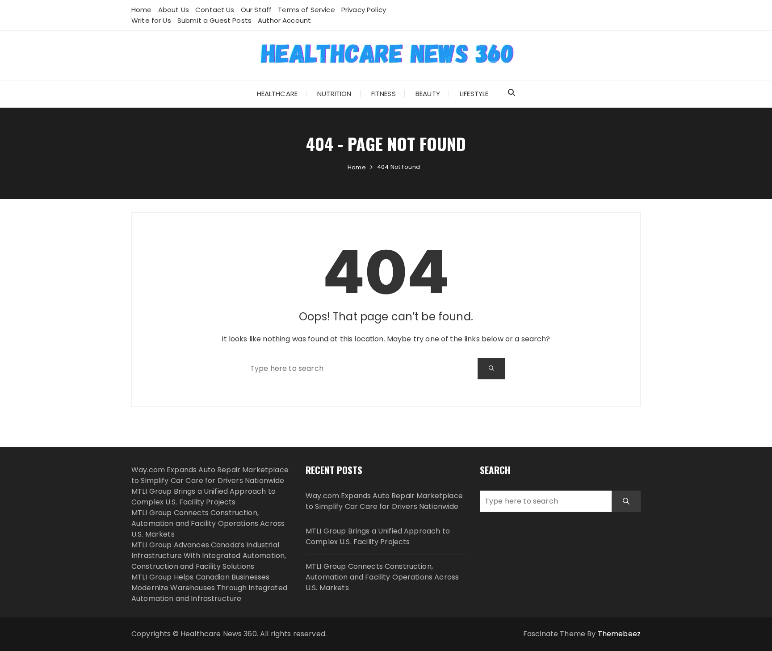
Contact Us (215, 9)
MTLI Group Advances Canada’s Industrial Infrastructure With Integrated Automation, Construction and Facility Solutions (208, 555)
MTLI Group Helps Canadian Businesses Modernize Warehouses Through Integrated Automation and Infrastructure (209, 588)
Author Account (284, 20)
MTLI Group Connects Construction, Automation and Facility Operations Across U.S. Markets (208, 523)
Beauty (427, 93)
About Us (173, 9)
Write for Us (151, 20)
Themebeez (619, 634)
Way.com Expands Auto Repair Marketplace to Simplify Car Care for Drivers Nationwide (210, 475)
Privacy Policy (363, 9)
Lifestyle (474, 93)
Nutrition (334, 93)
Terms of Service (306, 9)
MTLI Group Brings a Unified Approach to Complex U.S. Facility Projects (203, 496)
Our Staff (256, 9)
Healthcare (277, 93)
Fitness (383, 93)
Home (141, 9)
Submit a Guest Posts (214, 20)
